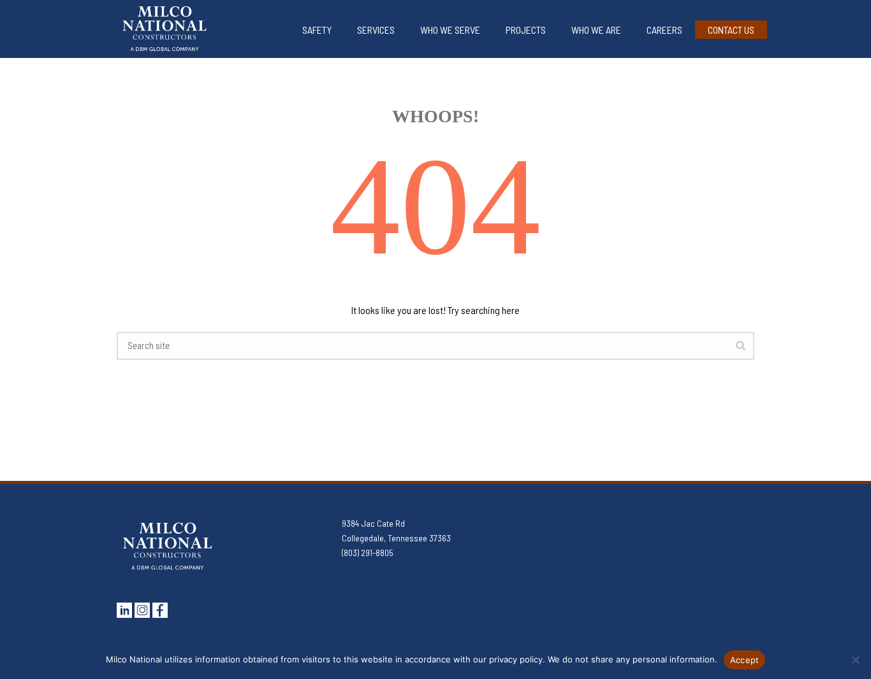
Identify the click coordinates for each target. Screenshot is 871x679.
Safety (317, 30)
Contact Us (731, 30)
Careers (664, 30)
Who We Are (596, 30)
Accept (744, 660)
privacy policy (516, 659)
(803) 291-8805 (367, 552)
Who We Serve (450, 30)
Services (376, 30)
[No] (855, 660)
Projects (526, 30)
